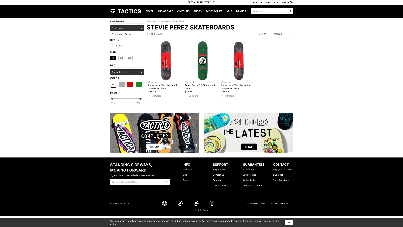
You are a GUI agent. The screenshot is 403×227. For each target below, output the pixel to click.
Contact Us (218, 174)
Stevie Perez (118, 72)
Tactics (125, 11)
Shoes (197, 11)
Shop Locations (281, 180)
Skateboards (118, 28)
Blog (185, 174)
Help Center (219, 169)
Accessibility (252, 203)
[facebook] (212, 204)
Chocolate (119, 45)
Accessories (214, 11)
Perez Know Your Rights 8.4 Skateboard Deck (162, 85)
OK (288, 222)
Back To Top (200, 210)
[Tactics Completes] (154, 133)
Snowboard (165, 11)
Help (275, 2)
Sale (229, 11)
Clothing (183, 11)
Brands (241, 11)
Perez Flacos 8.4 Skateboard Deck (200, 85)
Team (185, 180)
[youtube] (196, 204)
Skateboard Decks (121, 34)
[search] (289, 11)
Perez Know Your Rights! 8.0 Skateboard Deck (236, 85)
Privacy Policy (281, 203)
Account (266, 2)
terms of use (260, 221)
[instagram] (164, 204)
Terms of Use (266, 203)
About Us (187, 169)
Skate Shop (152, 21)
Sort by (263, 33)
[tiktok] (180, 204)
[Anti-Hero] (248, 133)
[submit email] (166, 181)
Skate (149, 11)
